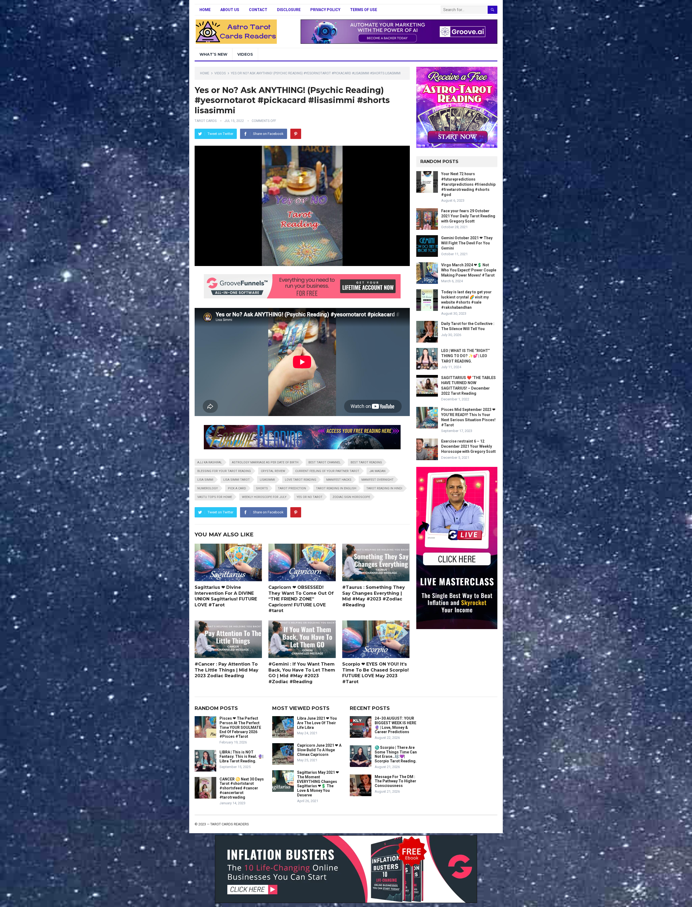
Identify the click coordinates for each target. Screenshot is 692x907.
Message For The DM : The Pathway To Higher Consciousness (395, 781)
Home (205, 10)
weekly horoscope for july (264, 497)
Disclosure (289, 10)
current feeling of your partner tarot (327, 471)
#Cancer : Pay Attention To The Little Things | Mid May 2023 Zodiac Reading (226, 670)
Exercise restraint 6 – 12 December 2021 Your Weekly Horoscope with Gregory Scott (468, 446)
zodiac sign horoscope (351, 497)
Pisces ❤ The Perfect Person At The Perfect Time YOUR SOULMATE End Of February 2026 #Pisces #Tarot (240, 727)
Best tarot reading (366, 462)
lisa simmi (205, 479)
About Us (229, 10)
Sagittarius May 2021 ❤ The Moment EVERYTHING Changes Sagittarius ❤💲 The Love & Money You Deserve (318, 783)
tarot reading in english (336, 488)
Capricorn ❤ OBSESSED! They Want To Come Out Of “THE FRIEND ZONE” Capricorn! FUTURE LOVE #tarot (301, 599)
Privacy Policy (325, 10)
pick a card (237, 488)
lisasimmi (267, 479)
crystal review (273, 471)
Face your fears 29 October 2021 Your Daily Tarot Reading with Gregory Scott (468, 216)
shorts (262, 488)
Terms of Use (363, 10)
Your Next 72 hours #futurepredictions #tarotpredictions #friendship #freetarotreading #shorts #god (468, 184)
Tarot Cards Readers (229, 824)
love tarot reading (300, 479)
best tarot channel (324, 462)
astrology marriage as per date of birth (265, 462)
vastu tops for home (214, 497)
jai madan (377, 471)
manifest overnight (377, 479)
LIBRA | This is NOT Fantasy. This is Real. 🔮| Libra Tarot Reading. (241, 756)
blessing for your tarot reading (224, 471)
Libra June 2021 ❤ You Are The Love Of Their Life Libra (317, 723)
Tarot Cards (206, 121)
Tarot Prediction (292, 488)
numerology (207, 488)
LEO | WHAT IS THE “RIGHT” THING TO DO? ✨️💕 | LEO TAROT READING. (465, 355)
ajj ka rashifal (209, 462)
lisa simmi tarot (236, 479)
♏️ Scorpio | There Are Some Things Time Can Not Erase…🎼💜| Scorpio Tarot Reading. (396, 754)
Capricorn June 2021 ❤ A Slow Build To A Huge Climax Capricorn (319, 750)
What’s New (213, 54)
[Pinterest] (295, 134)
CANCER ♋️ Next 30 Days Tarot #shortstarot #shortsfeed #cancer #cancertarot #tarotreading (241, 788)
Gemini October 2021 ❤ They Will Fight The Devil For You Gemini (467, 243)
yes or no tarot (309, 497)
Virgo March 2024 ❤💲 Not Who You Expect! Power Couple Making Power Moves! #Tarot (468, 270)
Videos (245, 54)
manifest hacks (338, 479)
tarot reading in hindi (384, 488)
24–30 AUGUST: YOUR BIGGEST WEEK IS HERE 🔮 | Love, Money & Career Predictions (395, 725)
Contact (258, 10)
